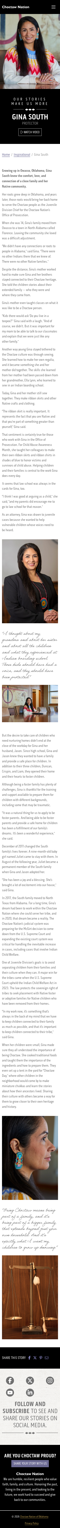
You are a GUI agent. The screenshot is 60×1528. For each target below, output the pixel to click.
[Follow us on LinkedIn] (30, 1392)
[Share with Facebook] (29, 1358)
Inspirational (22, 154)
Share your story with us (30, 1463)
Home (6, 154)
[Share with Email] (46, 1358)
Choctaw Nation (15, 7)
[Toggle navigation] (53, 7)
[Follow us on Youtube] (10, 1392)
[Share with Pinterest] (41, 1358)
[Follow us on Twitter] (30, 1380)
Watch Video (31, 132)
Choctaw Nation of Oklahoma (34, 1516)
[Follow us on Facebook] (10, 1380)
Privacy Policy (32, 1523)
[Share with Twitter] (35, 1358)
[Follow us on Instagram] (50, 1380)
